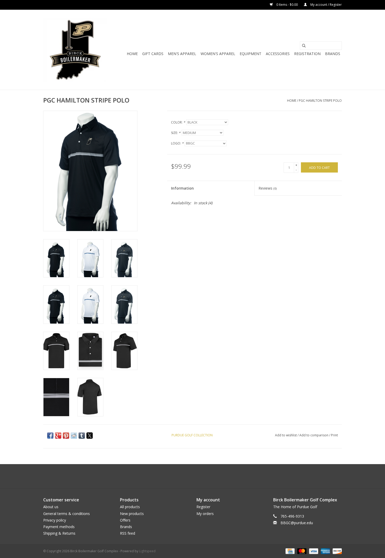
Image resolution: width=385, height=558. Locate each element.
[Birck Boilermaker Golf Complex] (75, 50)
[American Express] (325, 551)
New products (132, 513)
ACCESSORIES (278, 53)
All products (130, 506)
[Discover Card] (336, 551)
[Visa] (313, 551)
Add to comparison (314, 435)
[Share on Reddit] (74, 435)
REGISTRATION (307, 53)
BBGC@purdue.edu (296, 522)
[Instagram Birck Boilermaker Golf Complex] (202, 476)
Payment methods (59, 526)
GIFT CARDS (152, 53)
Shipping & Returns (59, 533)
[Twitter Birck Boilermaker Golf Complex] (192, 476)
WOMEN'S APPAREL (218, 53)
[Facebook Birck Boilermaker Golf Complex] (183, 476)
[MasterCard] (301, 551)
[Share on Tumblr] (82, 435)
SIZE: (175, 133)
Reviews (267, 188)
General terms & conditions (66, 513)
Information (182, 188)
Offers (125, 520)
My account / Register (326, 4)
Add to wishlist (286, 435)
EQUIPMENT (250, 53)
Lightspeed (147, 551)
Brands (332, 53)
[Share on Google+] (58, 435)
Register (203, 506)
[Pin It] (66, 435)
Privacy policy (54, 520)
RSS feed (127, 533)
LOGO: (177, 143)
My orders (205, 513)
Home (132, 53)
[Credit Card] (289, 551)
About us (50, 506)
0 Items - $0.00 (287, 4)
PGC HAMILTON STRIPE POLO (320, 100)
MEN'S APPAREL (182, 53)
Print (334, 435)
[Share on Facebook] (50, 435)
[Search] (304, 45)
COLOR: (178, 122)
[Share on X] (89, 435)
